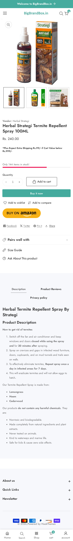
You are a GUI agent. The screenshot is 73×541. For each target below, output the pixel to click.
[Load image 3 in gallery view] (58, 97)
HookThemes (48, 524)
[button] (36, 240)
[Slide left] (5, 97)
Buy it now (36, 193)
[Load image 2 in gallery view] (36, 97)
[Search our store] (62, 13)
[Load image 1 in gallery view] (13, 97)
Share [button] (52, 225)
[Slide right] (67, 97)
